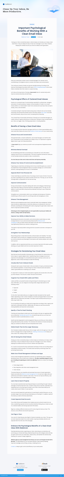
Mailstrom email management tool (30, 374)
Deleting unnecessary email (39, 331)
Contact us (13, 446)
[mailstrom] (59, 475)
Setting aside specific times (26, 315)
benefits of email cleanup (36, 131)
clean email (32, 24)
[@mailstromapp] (62, 475)
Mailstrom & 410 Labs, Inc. (12, 475)
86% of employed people (40, 87)
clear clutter (44, 112)
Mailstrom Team (25, 37)
